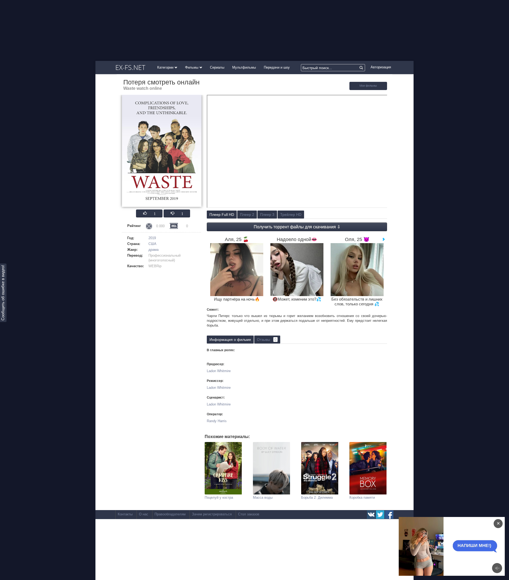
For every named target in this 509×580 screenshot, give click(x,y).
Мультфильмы (244, 67)
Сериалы (217, 67)
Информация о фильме (230, 339)
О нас (143, 514)
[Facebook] (389, 514)
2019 (152, 238)
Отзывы (267, 339)
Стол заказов (248, 514)
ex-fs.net (130, 67)
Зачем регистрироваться (212, 514)
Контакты (125, 514)
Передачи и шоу (277, 67)
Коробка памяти (362, 497)
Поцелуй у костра (219, 497)
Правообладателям (170, 514)
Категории (165, 67)
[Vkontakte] (371, 514)
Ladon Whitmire (219, 371)
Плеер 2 (247, 214)
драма (153, 250)
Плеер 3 (267, 214)
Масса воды (263, 497)
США (152, 244)
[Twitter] (380, 514)
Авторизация (381, 67)
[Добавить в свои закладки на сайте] (368, 89)
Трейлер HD (290, 214)
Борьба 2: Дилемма (317, 497)
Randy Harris (217, 421)
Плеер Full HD (221, 214)
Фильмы (192, 67)
